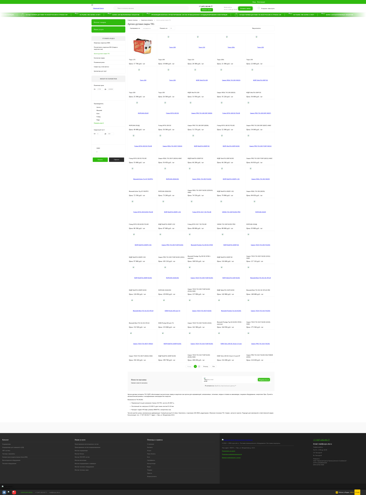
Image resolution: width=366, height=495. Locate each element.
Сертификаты (151, 460)
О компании (150, 444)
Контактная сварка (99, 58)
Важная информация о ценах (231, 457)
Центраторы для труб (100, 71)
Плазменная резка (99, 62)
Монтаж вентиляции (80, 460)
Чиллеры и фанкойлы (8, 454)
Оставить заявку (245, 8)
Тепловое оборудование (9, 463)
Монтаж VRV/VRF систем (82, 457)
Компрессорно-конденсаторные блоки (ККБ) (15, 457)
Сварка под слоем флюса (101, 66)
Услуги (149, 450)
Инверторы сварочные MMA (102, 43)
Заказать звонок (206, 9)
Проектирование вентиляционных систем (86, 444)
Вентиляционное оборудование (11, 460)
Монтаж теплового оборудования (84, 466)
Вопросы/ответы (152, 476)
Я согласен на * (220, 386)
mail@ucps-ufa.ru (325, 444)
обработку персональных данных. (224, 386)
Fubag (98, 116)
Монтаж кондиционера (81, 450)
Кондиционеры (6, 444)
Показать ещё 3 (99, 123)
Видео (149, 466)
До (105, 89)
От (95, 89)
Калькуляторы (151, 463)
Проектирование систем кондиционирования (87, 447)
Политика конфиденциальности (232, 454)
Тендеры (149, 470)
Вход (254, 2)
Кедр (98, 120)
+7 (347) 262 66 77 (41, 492)
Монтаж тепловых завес (82, 470)
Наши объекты (151, 454)
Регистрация (261, 2)
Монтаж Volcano (79, 454)
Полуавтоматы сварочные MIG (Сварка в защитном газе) (106, 48)
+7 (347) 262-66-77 (321, 440)
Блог (148, 457)
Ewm (98, 113)
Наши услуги (99, 29)
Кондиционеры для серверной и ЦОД (13, 447)
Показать (100, 159)
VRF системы (6, 450)
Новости (149, 473)
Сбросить (116, 159)
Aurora (99, 107)
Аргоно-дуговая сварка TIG (102, 53)
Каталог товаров (100, 22)
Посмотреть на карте (228, 451)
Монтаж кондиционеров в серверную (85, 463)
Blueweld (99, 110)
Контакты (149, 447)
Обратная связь (26, 492)
